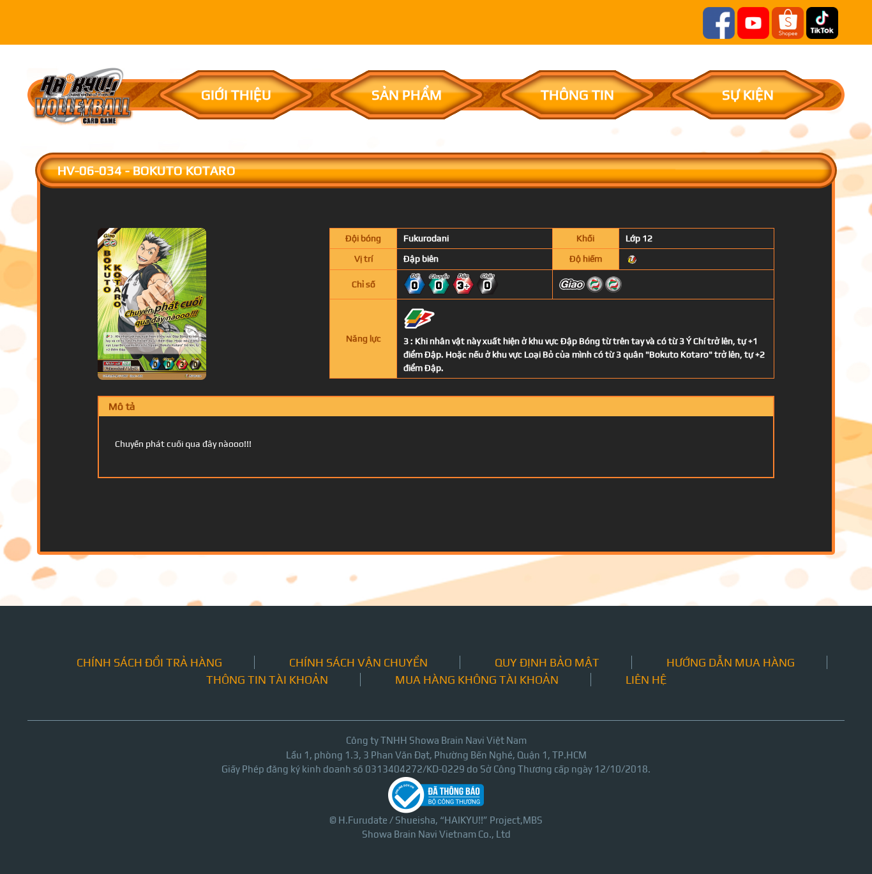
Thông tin (577, 94)
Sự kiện (748, 94)
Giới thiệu (236, 94)
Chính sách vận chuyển (358, 662)
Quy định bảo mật (547, 662)
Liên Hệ (646, 679)
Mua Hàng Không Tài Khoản (477, 679)
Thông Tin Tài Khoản (267, 679)
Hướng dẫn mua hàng (730, 662)
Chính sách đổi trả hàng (149, 662)
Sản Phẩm (407, 94)
